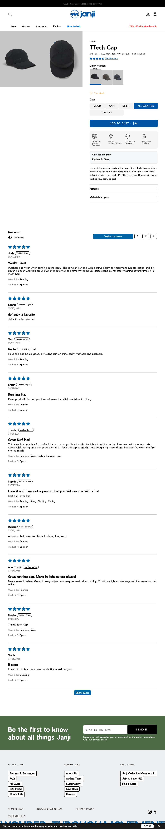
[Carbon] (106, 77)
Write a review (113, 236)
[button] (97, 58)
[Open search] (137, 236)
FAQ (12, 778)
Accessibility (16, 816)
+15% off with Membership (142, 26)
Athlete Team (73, 778)
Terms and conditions (50, 809)
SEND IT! (142, 729)
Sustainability (73, 783)
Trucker (106, 112)
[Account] (147, 14)
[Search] (10, 14)
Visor (97, 105)
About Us (71, 773)
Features (94, 188)
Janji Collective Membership (138, 773)
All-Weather (146, 105)
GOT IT (147, 826)
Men (13, 26)
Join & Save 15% (132, 778)
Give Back (72, 788)
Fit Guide (15, 783)
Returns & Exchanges (22, 773)
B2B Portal (16, 788)
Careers (70, 793)
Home (93, 41)
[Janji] (82, 14)
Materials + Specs (99, 197)
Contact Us (16, 793)
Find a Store (129, 783)
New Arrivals (73, 26)
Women (26, 26)
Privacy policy (85, 809)
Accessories (41, 26)
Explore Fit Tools (100, 159)
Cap (111, 105)
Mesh (125, 105)
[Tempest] (117, 77)
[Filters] (145, 236)
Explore (57, 26)
